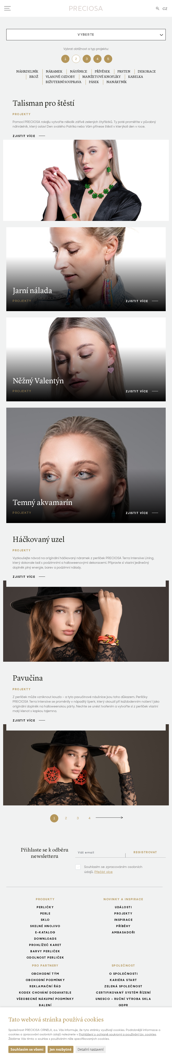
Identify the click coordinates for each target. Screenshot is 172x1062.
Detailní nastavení (91, 1049)
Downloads (45, 939)
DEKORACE (147, 71)
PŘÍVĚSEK (102, 71)
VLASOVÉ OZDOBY (60, 77)
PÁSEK (94, 82)
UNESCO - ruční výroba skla (123, 999)
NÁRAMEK (54, 71)
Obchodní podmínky (45, 980)
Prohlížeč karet (45, 945)
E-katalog (45, 932)
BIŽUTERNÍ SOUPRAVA (63, 82)
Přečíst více (103, 872)
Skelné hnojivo (45, 926)
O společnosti (123, 974)
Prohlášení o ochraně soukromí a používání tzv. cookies (117, 1034)
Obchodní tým (45, 974)
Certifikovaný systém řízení (123, 992)
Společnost (123, 965)
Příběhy (123, 926)
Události (123, 907)
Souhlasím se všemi (26, 1049)
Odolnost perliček (45, 957)
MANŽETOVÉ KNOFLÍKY (101, 77)
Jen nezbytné (60, 1049)
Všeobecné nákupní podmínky (45, 999)
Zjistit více (24, 136)
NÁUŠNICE (78, 71)
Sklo (45, 920)
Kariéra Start (123, 980)
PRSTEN (123, 71)
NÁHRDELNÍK (27, 71)
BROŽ (33, 77)
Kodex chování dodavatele (45, 992)
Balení (45, 1005)
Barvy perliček (45, 951)
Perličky (45, 907)
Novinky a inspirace (123, 899)
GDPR (123, 1005)
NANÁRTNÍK (116, 82)
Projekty (123, 913)
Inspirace (123, 920)
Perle (45, 913)
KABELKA (135, 77)
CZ (165, 9)
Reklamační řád (45, 986)
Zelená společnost (123, 986)
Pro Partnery (45, 965)
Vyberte (86, 34)
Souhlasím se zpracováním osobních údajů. (113, 869)
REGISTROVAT (145, 852)
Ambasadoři (123, 932)
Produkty (45, 899)
